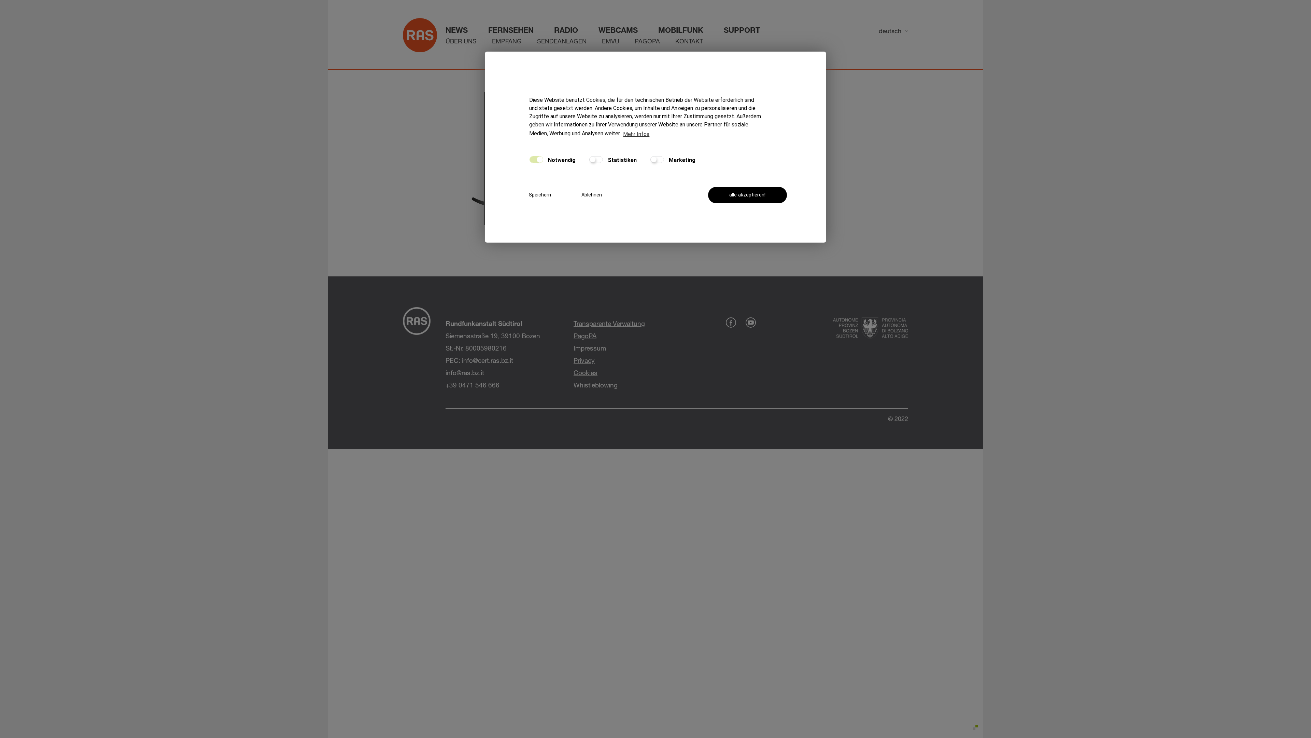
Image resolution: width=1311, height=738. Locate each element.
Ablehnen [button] (591, 195)
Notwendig (561, 160)
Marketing (681, 160)
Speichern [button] (540, 195)
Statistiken (621, 160)
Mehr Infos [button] (636, 134)
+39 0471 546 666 (472, 385)
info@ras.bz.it (465, 373)
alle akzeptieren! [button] (747, 195)
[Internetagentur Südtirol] (974, 729)
